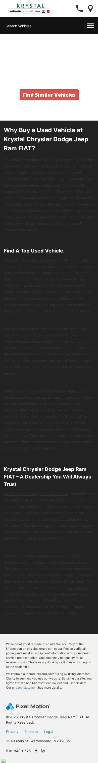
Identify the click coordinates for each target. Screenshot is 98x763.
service (81, 562)
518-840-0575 (18, 751)
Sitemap (31, 731)
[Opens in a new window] (36, 750)
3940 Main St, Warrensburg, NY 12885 (38, 741)
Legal (48, 731)
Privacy (12, 731)
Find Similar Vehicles (49, 94)
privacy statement (24, 687)
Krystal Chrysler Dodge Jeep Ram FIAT (36, 494)
